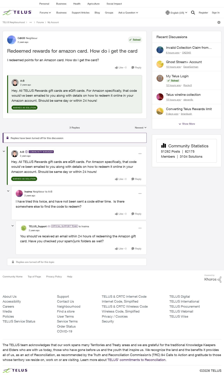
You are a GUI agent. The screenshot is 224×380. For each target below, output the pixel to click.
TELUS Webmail (181, 311)
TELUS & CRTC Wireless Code (125, 306)
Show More (188, 123)
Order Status (66, 326)
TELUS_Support (38, 226)
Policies (8, 316)
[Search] (193, 12)
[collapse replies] (4, 151)
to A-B (48, 191)
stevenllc (188, 99)
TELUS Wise (178, 316)
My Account (53, 22)
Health (76, 3)
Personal (44, 3)
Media (7, 311)
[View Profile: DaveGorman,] (159, 64)
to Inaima (84, 226)
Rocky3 (187, 85)
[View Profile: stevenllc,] (159, 96)
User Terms (65, 316)
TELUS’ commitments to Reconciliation (136, 360)
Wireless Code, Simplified (120, 311)
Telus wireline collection (183, 94)
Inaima (28, 191)
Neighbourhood (68, 306)
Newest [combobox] (141, 127)
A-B (22, 80)
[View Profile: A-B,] (15, 82)
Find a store (66, 311)
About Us (10, 296)
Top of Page (34, 276)
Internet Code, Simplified (120, 301)
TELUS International (184, 301)
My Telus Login (177, 76)
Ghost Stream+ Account (184, 62)
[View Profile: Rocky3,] (159, 78)
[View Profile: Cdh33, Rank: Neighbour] (11, 39)
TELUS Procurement (184, 306)
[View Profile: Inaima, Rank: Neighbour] (19, 193)
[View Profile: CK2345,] (159, 49)
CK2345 (186, 52)
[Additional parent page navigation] (31, 22)
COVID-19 (64, 331)
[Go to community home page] (18, 12)
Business (61, 3)
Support (63, 296)
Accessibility (12, 301)
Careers (8, 306)
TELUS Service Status (19, 321)
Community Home (13, 276)
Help (69, 276)
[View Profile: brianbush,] (159, 111)
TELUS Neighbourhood (14, 22)
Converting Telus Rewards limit (189, 109)
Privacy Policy (54, 276)
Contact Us (65, 301)
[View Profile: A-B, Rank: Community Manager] (14, 153)
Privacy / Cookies (115, 316)
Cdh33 (21, 38)
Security (108, 321)
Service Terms (67, 321)
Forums (40, 22)
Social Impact (114, 3)
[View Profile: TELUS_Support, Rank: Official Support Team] (23, 228)
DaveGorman (190, 66)
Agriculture (94, 3)
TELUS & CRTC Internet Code (124, 296)
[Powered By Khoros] (213, 279)
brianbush (186, 113)
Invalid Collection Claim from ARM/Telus (187, 48)
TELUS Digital (179, 296)
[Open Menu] (218, 22)
